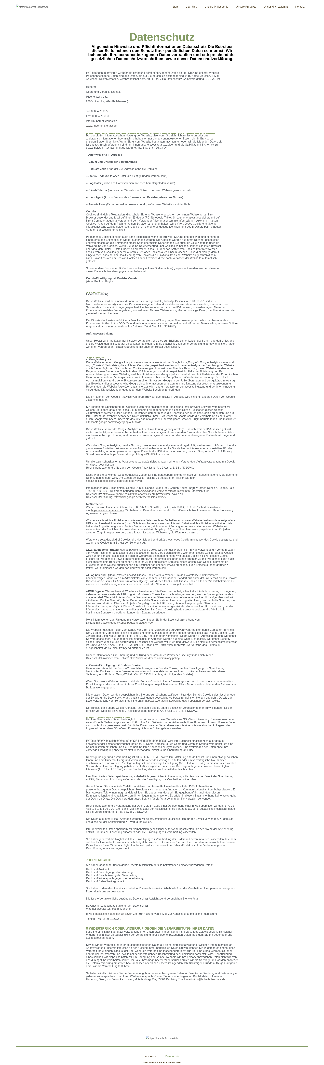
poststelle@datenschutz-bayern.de (116, 913)
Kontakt (299, 6)
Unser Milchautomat (276, 6)
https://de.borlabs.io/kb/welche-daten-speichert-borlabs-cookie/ (182, 700)
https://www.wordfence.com (107, 510)
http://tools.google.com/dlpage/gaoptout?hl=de (113, 422)
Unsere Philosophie (216, 6)
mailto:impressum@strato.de (110, 304)
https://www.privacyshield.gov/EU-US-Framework (139, 454)
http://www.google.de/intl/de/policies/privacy (140, 497)
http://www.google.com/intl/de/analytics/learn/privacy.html (136, 494)
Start (175, 6)
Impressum (151, 1056)
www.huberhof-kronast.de (101, 125)
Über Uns (191, 6)
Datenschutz (172, 1056)
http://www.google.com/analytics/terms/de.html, (163, 491)
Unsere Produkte (246, 6)
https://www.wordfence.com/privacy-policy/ (155, 658)
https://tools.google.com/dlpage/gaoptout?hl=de (114, 480)
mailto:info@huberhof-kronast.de (205, 979)
